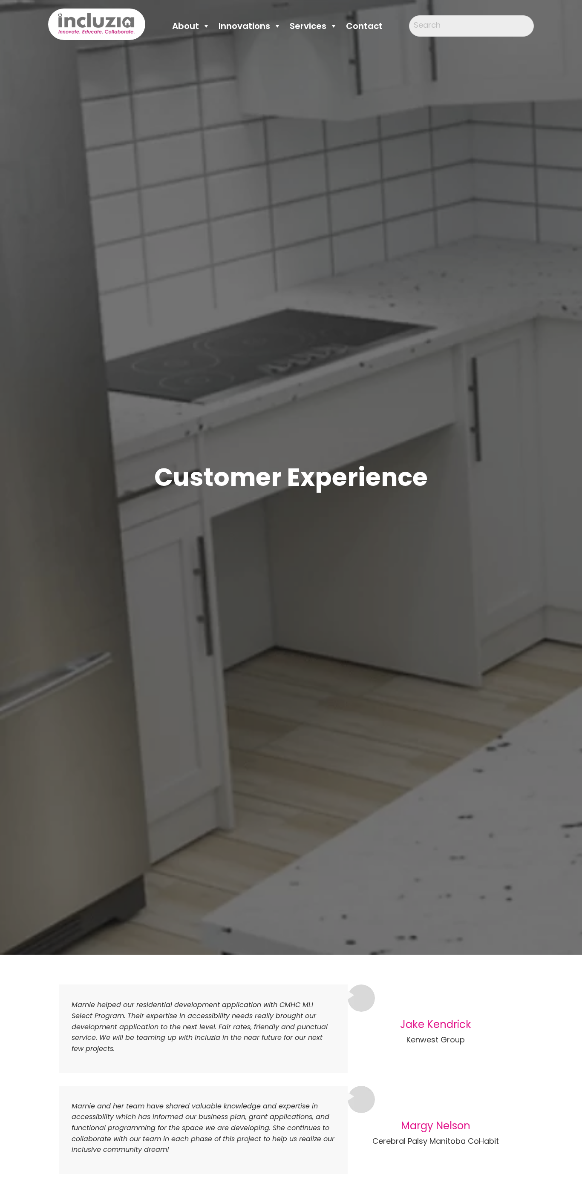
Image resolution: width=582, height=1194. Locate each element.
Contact (364, 26)
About (185, 26)
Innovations (244, 26)
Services (308, 26)
